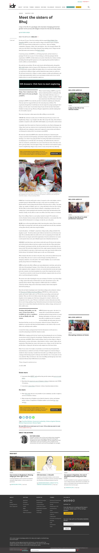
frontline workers (27, 421)
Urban (51, 510)
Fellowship (50, 7)
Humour (37, 7)
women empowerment (25, 423)
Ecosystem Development (55, 518)
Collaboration (53, 516)
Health (24, 506)
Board (11, 502)
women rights (37, 423)
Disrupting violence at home (78, 335)
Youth (51, 526)
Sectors (25, 7)
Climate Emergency (54, 512)
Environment (26, 504)
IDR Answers (70, 7)
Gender (21, 13)
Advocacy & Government (55, 500)
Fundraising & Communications (40, 503)
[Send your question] (77, 550)
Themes (31, 7)
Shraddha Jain (69, 487)
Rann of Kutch (40, 50)
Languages (86, 1)
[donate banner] (40, 157)
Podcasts (58, 7)
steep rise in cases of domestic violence (38, 381)
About (20, 7)
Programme (39, 510)
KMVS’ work (34, 376)
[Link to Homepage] (13, 7)
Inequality (52, 520)
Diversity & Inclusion (54, 502)
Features (43, 7)
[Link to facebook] (65, 501)
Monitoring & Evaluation (42, 508)
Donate (78, 7)
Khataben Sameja (25, 32)
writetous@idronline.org (25, 427)
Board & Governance (41, 500)
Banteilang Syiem (16, 484)
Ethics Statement (13, 506)
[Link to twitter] (67, 501)
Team (11, 500)
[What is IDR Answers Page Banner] (40, 88)
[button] (24, 550)
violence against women (53, 421)
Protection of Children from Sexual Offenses (31, 292)
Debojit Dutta (54, 483)
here (54, 400)
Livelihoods (25, 510)
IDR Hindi (80, 1)
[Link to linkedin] (69, 501)
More (63, 7)
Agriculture (25, 500)
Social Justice (53, 524)
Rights (24, 508)
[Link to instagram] (71, 501)
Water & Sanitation (27, 512)
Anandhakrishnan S (44, 483)
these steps (27, 393)
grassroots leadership (39, 421)
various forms (31, 386)
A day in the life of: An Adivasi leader (76, 108)
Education (25, 502)
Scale (51, 522)
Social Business (53, 508)
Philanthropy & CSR (54, 506)
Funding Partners (13, 504)
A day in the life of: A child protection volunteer (77, 218)
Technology (39, 512)
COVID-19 (52, 514)
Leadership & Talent (41, 506)
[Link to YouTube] (74, 501)
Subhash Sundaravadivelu (44, 484)
